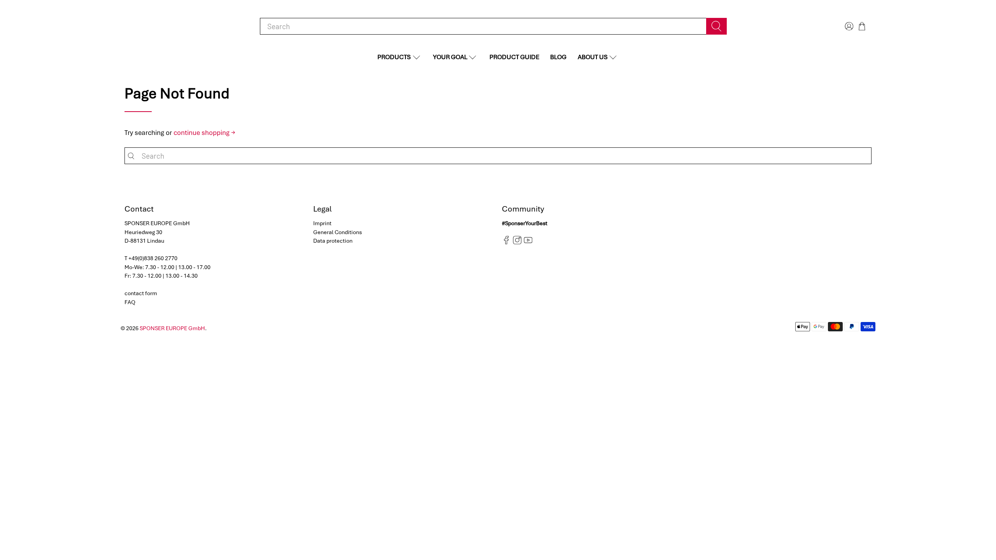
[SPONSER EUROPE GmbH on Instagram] (517, 242)
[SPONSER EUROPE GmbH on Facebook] (506, 242)
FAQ (129, 302)
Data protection (332, 240)
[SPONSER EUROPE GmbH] (163, 26)
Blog (558, 57)
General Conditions (337, 232)
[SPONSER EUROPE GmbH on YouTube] (528, 242)
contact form (140, 293)
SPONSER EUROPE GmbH (172, 328)
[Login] (848, 26)
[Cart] (861, 26)
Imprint (322, 223)
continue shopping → (204, 132)
